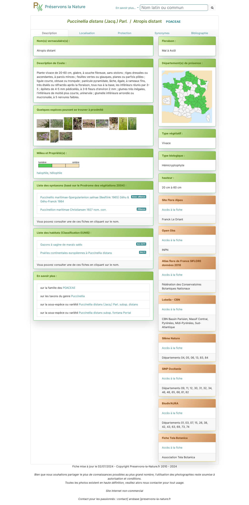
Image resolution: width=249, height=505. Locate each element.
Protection (124, 33)
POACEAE (173, 21)
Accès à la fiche (172, 209)
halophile (42, 173)
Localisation (87, 33)
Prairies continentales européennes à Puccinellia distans (92, 253)
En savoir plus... (126, 7)
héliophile (56, 173)
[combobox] (174, 7)
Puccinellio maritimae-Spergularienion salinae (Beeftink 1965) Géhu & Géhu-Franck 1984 (92, 199)
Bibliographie (199, 33)
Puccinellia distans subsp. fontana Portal (105, 312)
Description (49, 33)
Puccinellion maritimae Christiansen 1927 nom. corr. (92, 209)
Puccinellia (78, 296)
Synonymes (162, 33)
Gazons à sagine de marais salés (92, 244)
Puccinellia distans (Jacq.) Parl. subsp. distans (108, 304)
